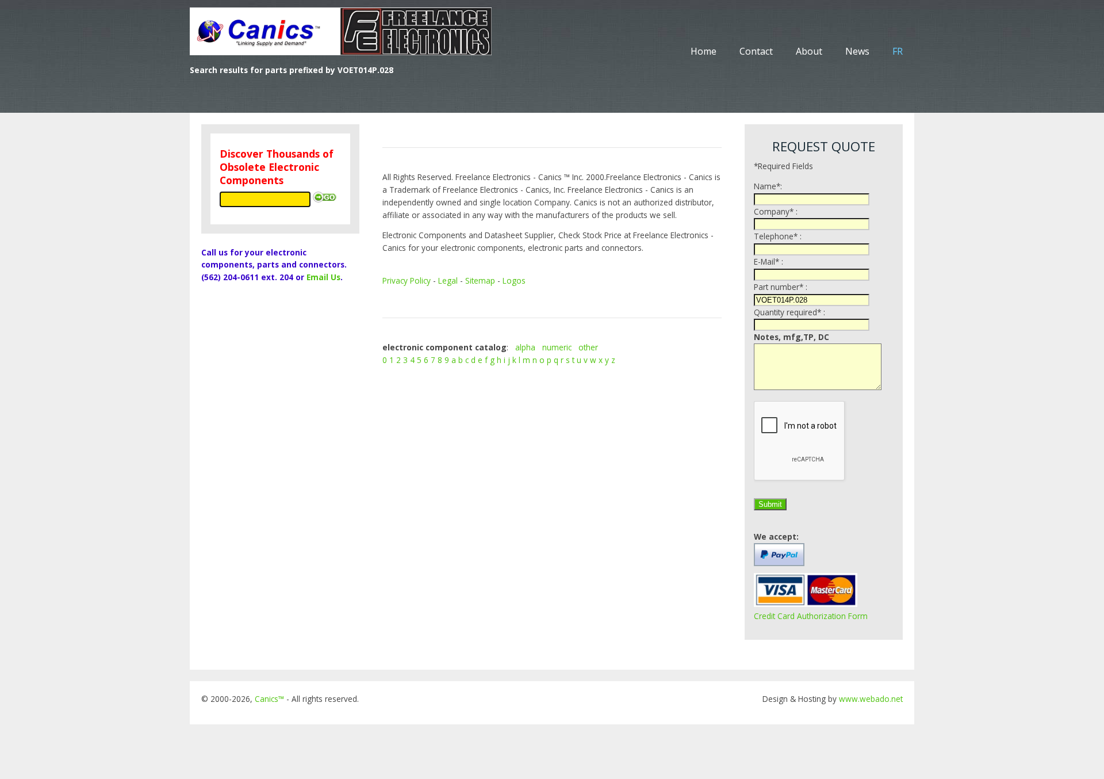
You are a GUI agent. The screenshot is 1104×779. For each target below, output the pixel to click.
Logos (514, 280)
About (809, 51)
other (588, 347)
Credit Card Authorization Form (811, 615)
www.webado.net (871, 698)
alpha (525, 347)
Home (703, 51)
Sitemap (480, 280)
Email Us (323, 277)
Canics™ (269, 698)
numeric (557, 347)
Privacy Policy (406, 280)
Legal (448, 280)
